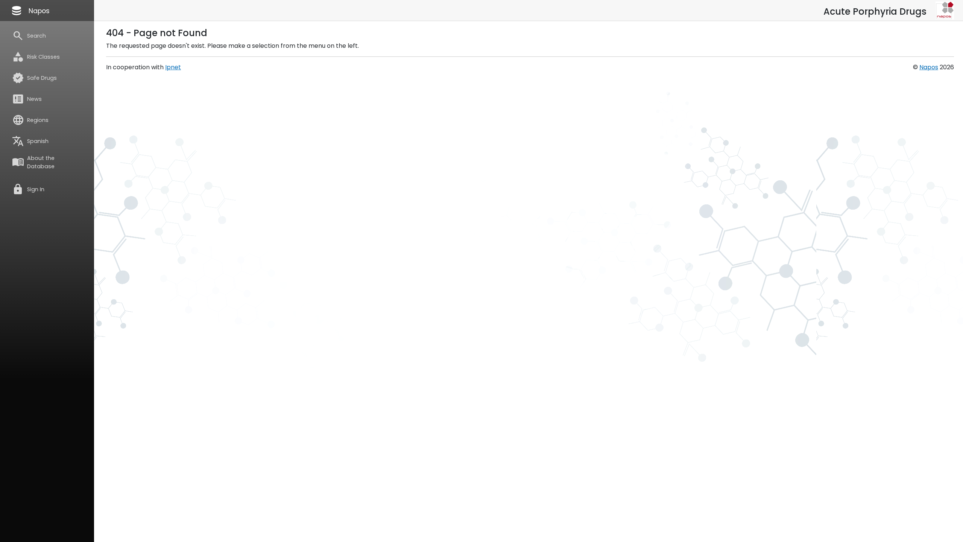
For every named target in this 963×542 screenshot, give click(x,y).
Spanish (30, 141)
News (27, 99)
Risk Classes (36, 57)
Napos (30, 10)
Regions (30, 120)
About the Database (33, 162)
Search (29, 36)
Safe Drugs (34, 78)
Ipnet (173, 67)
